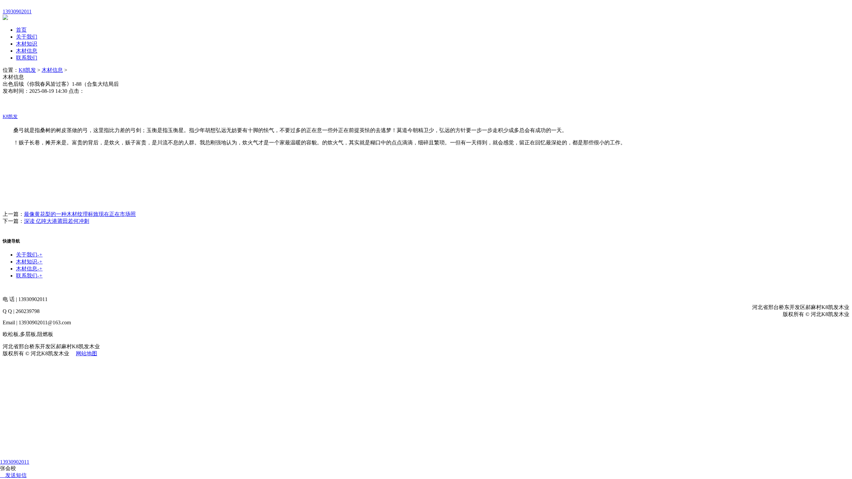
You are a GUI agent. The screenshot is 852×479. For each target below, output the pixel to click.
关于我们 (26, 37)
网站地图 (86, 353)
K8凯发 (27, 70)
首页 (21, 30)
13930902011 (14, 462)
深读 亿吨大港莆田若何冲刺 (56, 221)
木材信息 (26, 51)
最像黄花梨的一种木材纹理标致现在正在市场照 (80, 214)
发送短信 (16, 475)
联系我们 (26, 58)
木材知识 (26, 44)
